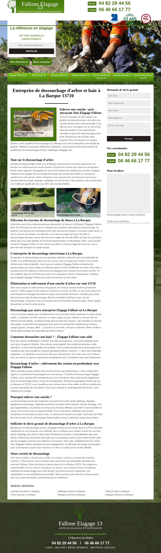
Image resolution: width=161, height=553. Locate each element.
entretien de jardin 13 (122, 75)
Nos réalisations (19, 62)
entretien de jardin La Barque (25, 491)
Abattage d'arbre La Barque (72, 491)
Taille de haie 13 (39, 75)
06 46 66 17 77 (114, 9)
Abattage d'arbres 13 (80, 75)
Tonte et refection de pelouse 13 (101, 76)
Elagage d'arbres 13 (17, 75)
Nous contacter (41, 62)
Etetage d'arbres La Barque (71, 494)
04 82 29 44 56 (114, 3)
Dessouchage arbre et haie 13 (143, 76)
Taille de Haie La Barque (117, 491)
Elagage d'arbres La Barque (119, 494)
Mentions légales (103, 548)
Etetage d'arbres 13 (59, 75)
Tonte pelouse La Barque (23, 494)
